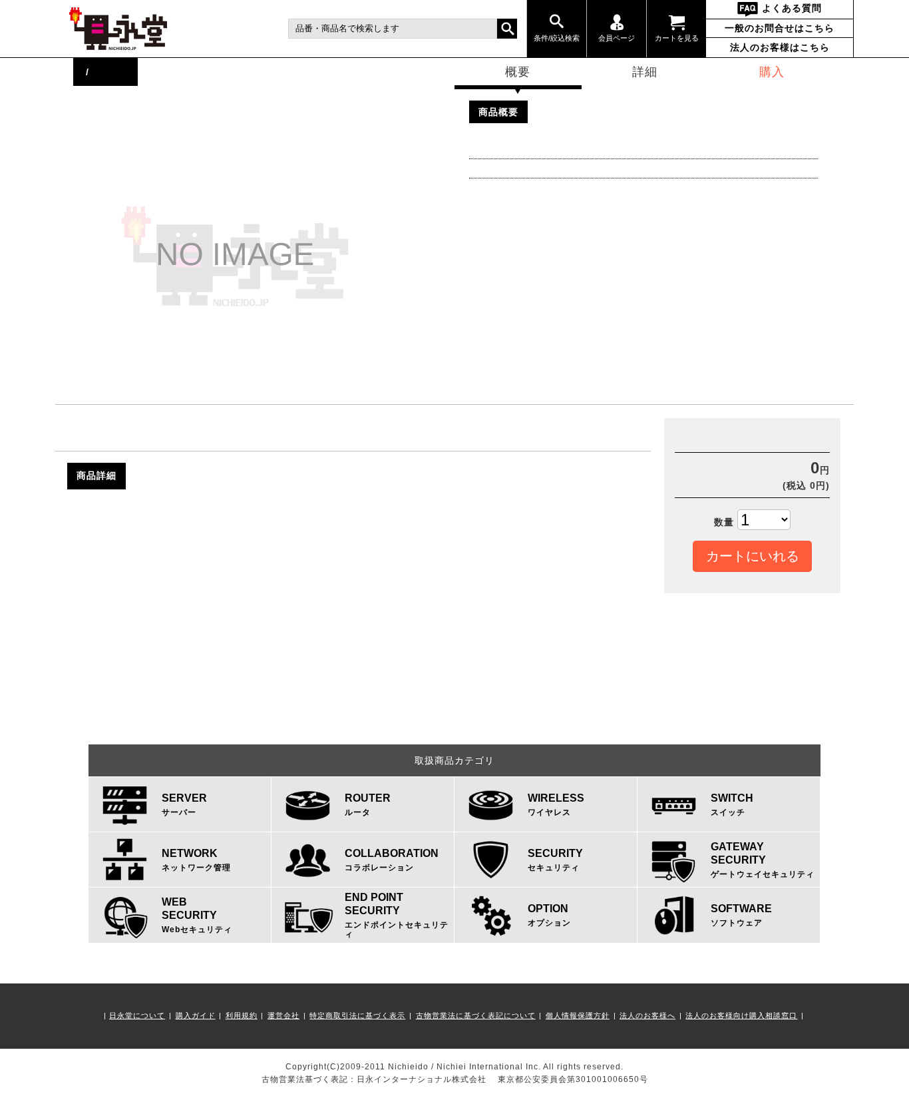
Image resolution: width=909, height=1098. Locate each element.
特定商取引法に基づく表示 (357, 1015)
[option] (271, 256)
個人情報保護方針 (578, 1015)
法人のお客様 (780, 47)
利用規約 (242, 1015)
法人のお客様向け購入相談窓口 (741, 1015)
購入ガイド (196, 1015)
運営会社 (283, 1015)
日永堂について (137, 1015)
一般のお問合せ (779, 28)
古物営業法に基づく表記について (476, 1015)
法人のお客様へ (647, 1015)
